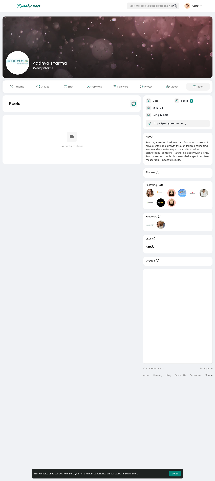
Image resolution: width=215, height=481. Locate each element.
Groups (150, 260)
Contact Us (180, 375)
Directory (158, 375)
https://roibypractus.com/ (170, 123)
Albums (150, 172)
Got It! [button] (175, 473)
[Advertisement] (177, 292)
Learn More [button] (131, 473)
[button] (153, 6)
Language (207, 368)
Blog (168, 375)
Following (151, 185)
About (146, 375)
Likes (149, 238)
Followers (151, 216)
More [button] (208, 375)
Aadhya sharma (50, 63)
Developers (195, 375)
